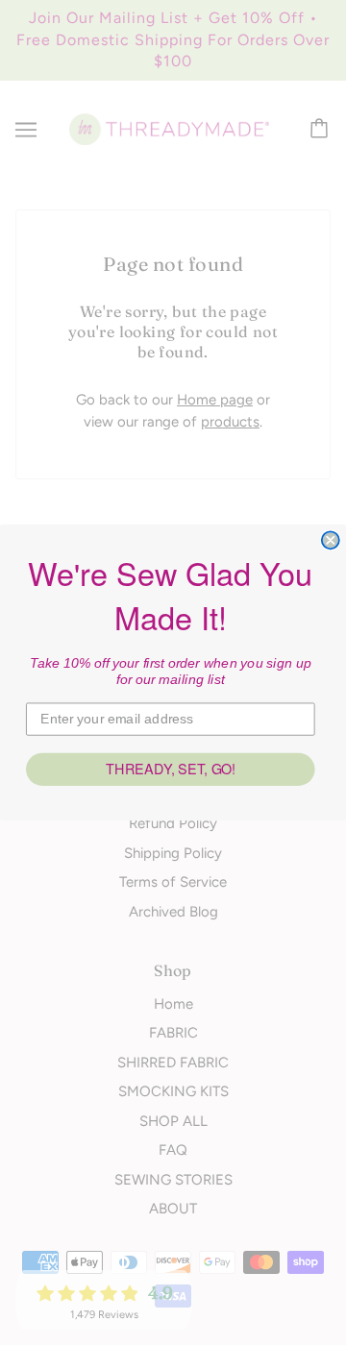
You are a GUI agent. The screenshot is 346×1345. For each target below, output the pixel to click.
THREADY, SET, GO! (170, 769)
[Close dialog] (330, 540)
